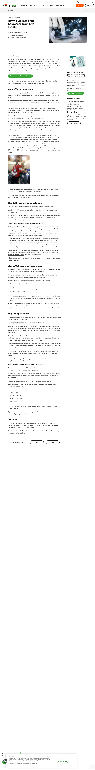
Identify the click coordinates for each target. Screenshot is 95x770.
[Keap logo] (9, 5)
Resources (59, 5)
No (53, 442)
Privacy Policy (41, 759)
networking (28, 68)
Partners (49, 5)
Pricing (42, 5)
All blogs (10, 10)
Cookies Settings (62, 761)
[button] (5, 761)
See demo (89, 5)
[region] (41, 761)
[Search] (86, 10)
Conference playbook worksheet (18, 37)
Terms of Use (34, 763)
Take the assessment (75, 93)
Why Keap (22, 5)
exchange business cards (16, 254)
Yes (37, 442)
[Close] (73, 755)
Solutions (32, 5)
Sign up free (74, 123)
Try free (80, 5)
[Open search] (78, 2)
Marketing (10, 17)
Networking (18, 17)
